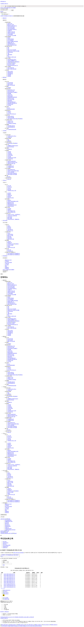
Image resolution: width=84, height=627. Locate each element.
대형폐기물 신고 (10, 42)
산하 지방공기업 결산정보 (12, 118)
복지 (6, 510)
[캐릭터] (53, 624)
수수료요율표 (10, 34)
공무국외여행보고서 (11, 101)
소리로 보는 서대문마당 (12, 215)
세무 (8, 47)
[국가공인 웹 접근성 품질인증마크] (21, 625)
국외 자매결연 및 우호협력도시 (13, 254)
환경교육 (7, 523)
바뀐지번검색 (10, 52)
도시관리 (7, 264)
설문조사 (9, 140)
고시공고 (9, 192)
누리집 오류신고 (26, 617)
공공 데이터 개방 (10, 99)
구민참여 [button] (4, 130)
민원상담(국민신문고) (11, 59)
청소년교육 (7, 524)
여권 (8, 48)
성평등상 (9, 209)
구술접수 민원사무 (11, 31)
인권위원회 (9, 407)
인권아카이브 (10, 158)
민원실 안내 (9, 23)
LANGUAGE (5, 14)
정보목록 (9, 93)
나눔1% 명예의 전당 (11, 212)
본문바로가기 (3, 1)
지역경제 (7, 261)
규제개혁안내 (10, 73)
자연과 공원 (2, 530)
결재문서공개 (10, 95)
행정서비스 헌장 (10, 24)
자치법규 (9, 87)
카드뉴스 (9, 188)
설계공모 (9, 196)
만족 (5, 605)
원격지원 (32, 617)
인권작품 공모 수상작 (11, 157)
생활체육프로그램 (8, 521)
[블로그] (38, 624)
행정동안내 (9, 242)
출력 (7, 597)
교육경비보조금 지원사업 (10, 529)
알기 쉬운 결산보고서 (11, 113)
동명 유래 (9, 236)
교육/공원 (7, 263)
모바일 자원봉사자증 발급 (12, 41)
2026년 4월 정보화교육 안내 (9, 581)
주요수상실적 (10, 83)
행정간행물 (9, 218)
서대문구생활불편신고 (11, 60)
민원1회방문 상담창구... (12, 29)
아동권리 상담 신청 (11, 163)
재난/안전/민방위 (8, 262)
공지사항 (9, 185)
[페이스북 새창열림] (6, 590)
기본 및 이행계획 (10, 171)
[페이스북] (4, 624)
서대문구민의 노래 (11, 247)
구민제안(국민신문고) (11, 136)
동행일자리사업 (10, 203)
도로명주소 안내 (10, 243)
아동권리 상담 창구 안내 (12, 162)
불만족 (5, 608)
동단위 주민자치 (10, 146)
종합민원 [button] (4, 18)
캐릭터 (8, 246)
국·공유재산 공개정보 (11, 123)
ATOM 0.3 (2, 618)
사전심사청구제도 (11, 27)
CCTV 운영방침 (15, 617)
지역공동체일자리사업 (11, 204)
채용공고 (9, 200)
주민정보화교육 (8, 520)
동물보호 (7, 267)
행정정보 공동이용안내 (12, 25)
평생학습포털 (8, 526)
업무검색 (9, 227)
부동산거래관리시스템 (11, 304)
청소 (8, 55)
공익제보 (9, 62)
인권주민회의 (10, 155)
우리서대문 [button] (5, 220)
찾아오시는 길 (10, 230)
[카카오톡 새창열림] (3, 595)
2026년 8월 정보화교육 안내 (9, 575)
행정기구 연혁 (10, 235)
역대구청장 (9, 237)
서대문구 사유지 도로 (11, 56)
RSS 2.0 (6, 618)
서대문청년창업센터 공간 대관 (6, 533)
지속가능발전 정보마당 (12, 173)
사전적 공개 (9, 94)
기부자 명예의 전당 (11, 210)
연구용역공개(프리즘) (11, 129)
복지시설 (9, 249)
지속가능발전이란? (11, 169)
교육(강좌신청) (3, 518)
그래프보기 (6, 611)
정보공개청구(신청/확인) (12, 92)
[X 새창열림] (5, 591)
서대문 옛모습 (10, 234)
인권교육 (9, 156)
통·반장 (8, 176)
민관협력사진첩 (10, 167)
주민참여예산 (10, 143)
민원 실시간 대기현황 (11, 35)
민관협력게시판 (10, 165)
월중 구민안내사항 (11, 85)
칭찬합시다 (9, 149)
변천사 (8, 233)
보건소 (1, 7)
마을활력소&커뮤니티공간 (12, 145)
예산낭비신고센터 (11, 64)
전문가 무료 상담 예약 (11, 68)
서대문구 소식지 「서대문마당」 (14, 214)
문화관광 (8, 7)
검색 (4, 564)
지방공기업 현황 (10, 117)
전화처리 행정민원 (11, 33)
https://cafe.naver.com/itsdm (18, 552)
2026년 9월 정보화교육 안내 (9, 574)
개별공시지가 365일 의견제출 (13, 310)
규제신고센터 (10, 71)
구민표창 (9, 208)
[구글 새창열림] (5, 593)
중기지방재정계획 (11, 109)
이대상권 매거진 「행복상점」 (13, 219)
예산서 (8, 107)
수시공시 (9, 112)
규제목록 (9, 74)
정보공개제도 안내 (11, 89)
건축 (8, 53)
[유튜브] (21, 624)
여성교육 (7, 522)
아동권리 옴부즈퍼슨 (11, 161)
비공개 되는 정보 (10, 91)
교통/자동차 (9, 54)
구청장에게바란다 (11, 61)
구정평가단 (9, 137)
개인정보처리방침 (4, 617)
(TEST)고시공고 (10, 197)
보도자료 (9, 189)
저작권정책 (21, 617)
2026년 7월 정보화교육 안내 (9, 576)
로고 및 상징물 (10, 245)
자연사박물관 (13, 7)
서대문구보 (9, 195)
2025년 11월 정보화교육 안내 (9, 586)
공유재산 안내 (10, 122)
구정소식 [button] (4, 180)
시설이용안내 (10, 229)
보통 (5, 607)
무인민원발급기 (10, 40)
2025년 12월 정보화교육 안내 (9, 585)
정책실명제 (9, 100)
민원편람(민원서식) (11, 43)
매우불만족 (6, 609)
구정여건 (9, 241)
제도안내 (9, 179)
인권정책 (9, 152)
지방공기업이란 (10, 116)
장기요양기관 (10, 251)
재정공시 (9, 111)
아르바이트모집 (10, 206)
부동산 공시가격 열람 (11, 49)
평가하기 (2, 611)
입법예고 (9, 194)
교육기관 (7, 527)
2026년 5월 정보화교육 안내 (9, 579)
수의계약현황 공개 (11, 127)
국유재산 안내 (10, 121)
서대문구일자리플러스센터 (12, 201)
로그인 (1, 11)
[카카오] (46, 624)
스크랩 (7, 599)
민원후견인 (9, 30)
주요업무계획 (10, 82)
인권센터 (9, 151)
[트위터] (13, 624)
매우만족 (6, 604)
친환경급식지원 (8, 528)
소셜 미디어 (9, 216)
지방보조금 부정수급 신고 (12, 65)
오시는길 (10, 617)
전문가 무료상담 (10, 67)
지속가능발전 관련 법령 (12, 174)
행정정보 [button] (4, 77)
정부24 (8, 37)
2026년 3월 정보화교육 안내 (9, 582)
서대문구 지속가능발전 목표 (13, 170)
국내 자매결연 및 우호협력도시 (13, 253)
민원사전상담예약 (11, 28)
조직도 (8, 225)
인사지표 (9, 105)
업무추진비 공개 (10, 98)
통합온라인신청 (8, 260)
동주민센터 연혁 (10, 239)
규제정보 (9, 76)
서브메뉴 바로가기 (4, 3)
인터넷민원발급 (10, 39)
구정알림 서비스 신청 (11, 190)
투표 (8, 139)
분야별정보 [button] (5, 255)
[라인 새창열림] (5, 592)
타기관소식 (9, 186)
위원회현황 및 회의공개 (12, 97)
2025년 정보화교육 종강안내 (9, 584)
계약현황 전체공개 (11, 125)
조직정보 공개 (10, 104)
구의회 (4, 7)
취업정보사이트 (10, 202)
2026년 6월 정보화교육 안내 (9, 578)
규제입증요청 (10, 72)
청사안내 (9, 228)
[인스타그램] (29, 624)
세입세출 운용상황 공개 (12, 103)
